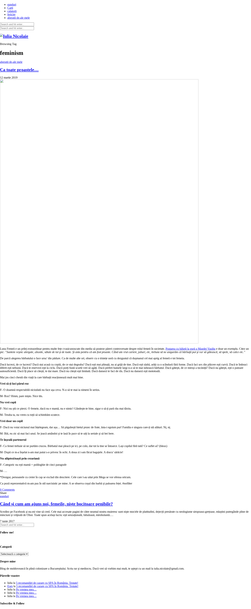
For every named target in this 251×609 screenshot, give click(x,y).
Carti (10, 7)
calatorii (12, 11)
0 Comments (7, 489)
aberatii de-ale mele (18, 17)
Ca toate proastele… (19, 69)
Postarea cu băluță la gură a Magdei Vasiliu (190, 348)
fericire (11, 14)
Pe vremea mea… (26, 589)
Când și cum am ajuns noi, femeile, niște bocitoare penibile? (56, 503)
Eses (10, 586)
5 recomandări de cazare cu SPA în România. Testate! (47, 582)
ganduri (11, 4)
